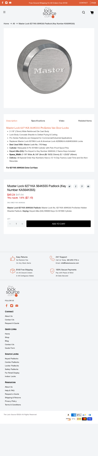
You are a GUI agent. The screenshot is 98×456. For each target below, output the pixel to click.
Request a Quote (12, 394)
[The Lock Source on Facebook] (2, 3)
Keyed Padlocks (11, 359)
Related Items (85, 121)
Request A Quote (12, 323)
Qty (8, 219)
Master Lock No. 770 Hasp (35, 144)
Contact (83, 3)
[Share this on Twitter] (69, 186)
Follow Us (9, 301)
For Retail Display (12, 373)
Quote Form (10, 348)
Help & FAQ (9, 390)
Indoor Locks (10, 376)
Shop (7, 337)
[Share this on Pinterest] (82, 186)
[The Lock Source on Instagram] (6, 3)
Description (11, 121)
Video (61, 121)
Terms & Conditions (13, 405)
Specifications (38, 121)
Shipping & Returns (13, 398)
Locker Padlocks (12, 366)
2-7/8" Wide (20, 154)
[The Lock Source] (49, 12)
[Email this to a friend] (88, 186)
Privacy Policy (11, 401)
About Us (9, 316)
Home (6, 24)
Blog (7, 341)
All (14, 24)
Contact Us (9, 320)
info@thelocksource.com (70, 263)
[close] (95, 3)
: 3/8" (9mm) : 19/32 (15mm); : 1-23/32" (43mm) (55, 154)
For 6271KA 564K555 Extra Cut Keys (22, 168)
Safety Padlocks (11, 369)
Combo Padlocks (12, 362)
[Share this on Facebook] (75, 186)
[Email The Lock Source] (10, 3)
